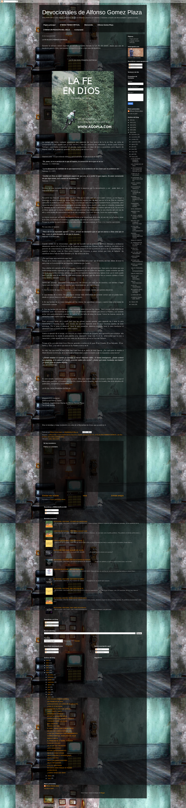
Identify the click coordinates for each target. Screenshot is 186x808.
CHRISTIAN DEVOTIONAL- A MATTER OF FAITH (68, 540)
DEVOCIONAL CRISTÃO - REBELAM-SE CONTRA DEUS (70, 598)
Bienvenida (88, 25)
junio (132, 149)
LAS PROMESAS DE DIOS (55, 701)
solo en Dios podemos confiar (56, 437)
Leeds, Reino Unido (53, 439)
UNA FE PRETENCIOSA (136, 282)
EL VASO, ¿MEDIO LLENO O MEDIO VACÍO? (136, 217)
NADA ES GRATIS (136, 240)
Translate (77, 641)
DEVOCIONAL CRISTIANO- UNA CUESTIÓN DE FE (68, 588)
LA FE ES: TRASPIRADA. (136, 286)
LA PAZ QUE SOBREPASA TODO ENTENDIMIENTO (62, 733)
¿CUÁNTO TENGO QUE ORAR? (136, 298)
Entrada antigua (117, 496)
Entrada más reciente (50, 496)
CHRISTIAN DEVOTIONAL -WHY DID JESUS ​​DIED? (69, 569)
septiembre (134, 142)
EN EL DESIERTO (136, 209)
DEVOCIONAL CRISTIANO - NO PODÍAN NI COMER (69, 579)
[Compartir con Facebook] (89, 432)
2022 (131, 125)
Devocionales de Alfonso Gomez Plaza (92, 12)
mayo (133, 151)
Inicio (85, 496)
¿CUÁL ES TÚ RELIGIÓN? (135, 174)
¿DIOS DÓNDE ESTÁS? (135, 256)
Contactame (78, 30)
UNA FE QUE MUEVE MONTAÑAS (135, 277)
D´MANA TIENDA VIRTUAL (70, 25)
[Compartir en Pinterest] (91, 432)
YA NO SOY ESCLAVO (134, 249)
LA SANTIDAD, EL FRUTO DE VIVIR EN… (137, 179)
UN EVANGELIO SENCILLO (135, 187)
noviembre (134, 137)
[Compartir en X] (87, 432)
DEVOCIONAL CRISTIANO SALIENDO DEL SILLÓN (69, 550)
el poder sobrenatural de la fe (86, 434)
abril (132, 154)
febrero (133, 302)
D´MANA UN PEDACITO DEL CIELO (56, 30)
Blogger (103, 793)
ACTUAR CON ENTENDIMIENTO (137, 260)
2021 (131, 127)
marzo (133, 156)
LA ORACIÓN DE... (136, 295)
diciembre (134, 134)
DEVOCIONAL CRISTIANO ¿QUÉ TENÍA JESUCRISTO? (70, 607)
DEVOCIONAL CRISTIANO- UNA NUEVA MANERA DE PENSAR (72, 560)
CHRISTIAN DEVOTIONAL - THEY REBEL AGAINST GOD (70, 531)
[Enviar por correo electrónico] (83, 432)
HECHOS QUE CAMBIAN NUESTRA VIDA (136, 222)
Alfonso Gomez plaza (136, 111)
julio (132, 146)
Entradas (133, 64)
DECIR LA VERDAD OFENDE (136, 264)
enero (133, 304)
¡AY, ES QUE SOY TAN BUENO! (136, 253)
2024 (131, 120)
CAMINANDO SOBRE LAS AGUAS (135, 205)
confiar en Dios (52, 434)
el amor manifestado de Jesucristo (67, 434)
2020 (131, 130)
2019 (131, 132)
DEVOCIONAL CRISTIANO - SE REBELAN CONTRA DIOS (70, 521)
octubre (133, 139)
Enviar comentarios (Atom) (57, 499)
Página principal (49, 25)
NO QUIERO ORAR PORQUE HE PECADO (136, 291)
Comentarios (134, 67)
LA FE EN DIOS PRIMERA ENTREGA (105, 434)
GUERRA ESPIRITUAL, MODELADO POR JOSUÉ (137, 236)
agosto (133, 144)
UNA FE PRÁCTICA (136, 273)
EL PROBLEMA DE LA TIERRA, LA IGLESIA (136, 244)
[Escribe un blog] (85, 432)
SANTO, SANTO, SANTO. (136, 183)
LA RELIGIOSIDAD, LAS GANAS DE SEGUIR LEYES (136, 169)
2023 (131, 122)
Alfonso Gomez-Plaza (105, 25)
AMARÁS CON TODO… (135, 212)
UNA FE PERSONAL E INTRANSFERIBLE (59, 755)
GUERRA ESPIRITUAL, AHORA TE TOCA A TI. (137, 199)
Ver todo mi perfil (132, 113)
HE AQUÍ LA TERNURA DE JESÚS (135, 192)
